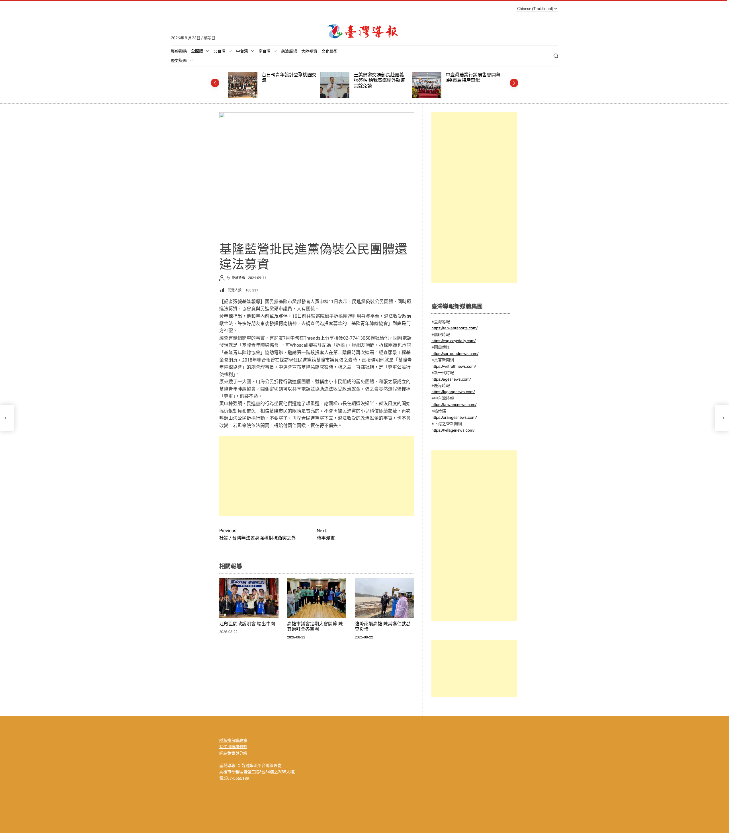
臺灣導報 (238, 278)
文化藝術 (329, 51)
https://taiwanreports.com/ (454, 328)
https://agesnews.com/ (451, 379)
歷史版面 (179, 60)
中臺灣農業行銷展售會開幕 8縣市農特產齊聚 (382, 77)
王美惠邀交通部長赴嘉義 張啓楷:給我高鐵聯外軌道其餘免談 (288, 80)
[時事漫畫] (722, 418)
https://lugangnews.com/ (453, 391)
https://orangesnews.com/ (454, 417)
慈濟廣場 (289, 51)
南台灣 (265, 51)
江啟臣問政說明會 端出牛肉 (247, 623)
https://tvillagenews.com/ (452, 430)
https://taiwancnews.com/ (453, 404)
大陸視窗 (309, 51)
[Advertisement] (316, 476)
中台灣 (242, 51)
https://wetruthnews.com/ (453, 366)
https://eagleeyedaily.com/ (453, 340)
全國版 (197, 51)
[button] (215, 83)
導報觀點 (179, 51)
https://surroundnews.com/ (454, 353)
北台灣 (220, 51)
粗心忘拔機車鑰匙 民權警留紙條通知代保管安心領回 (474, 77)
